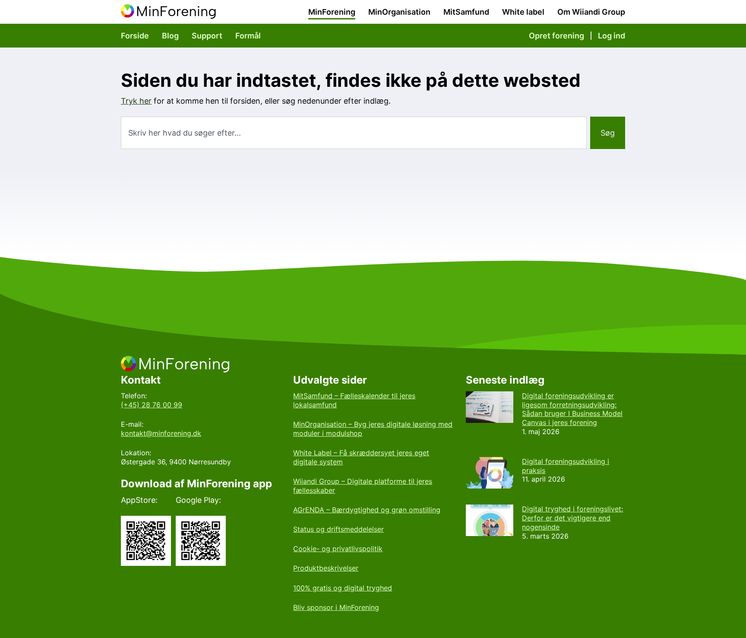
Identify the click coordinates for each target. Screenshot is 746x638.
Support (207, 35)
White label (523, 11)
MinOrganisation (399, 11)
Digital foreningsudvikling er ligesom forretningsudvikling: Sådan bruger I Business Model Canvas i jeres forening (572, 409)
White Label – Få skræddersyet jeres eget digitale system (361, 457)
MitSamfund (466, 11)
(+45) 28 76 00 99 (151, 404)
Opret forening (556, 35)
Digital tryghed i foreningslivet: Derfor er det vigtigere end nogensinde (572, 518)
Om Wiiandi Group (591, 11)
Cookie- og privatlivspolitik (337, 548)
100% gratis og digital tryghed (342, 588)
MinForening (331, 11)
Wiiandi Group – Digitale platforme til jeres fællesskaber (362, 486)
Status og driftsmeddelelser (338, 529)
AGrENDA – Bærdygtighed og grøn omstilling (366, 509)
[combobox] (354, 133)
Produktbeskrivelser (325, 568)
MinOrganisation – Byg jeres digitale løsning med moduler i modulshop (372, 429)
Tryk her (136, 100)
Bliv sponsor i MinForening (336, 607)
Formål (248, 35)
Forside (135, 35)
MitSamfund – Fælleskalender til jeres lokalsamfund (354, 400)
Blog (170, 35)
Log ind (611, 35)
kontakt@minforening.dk (161, 433)
